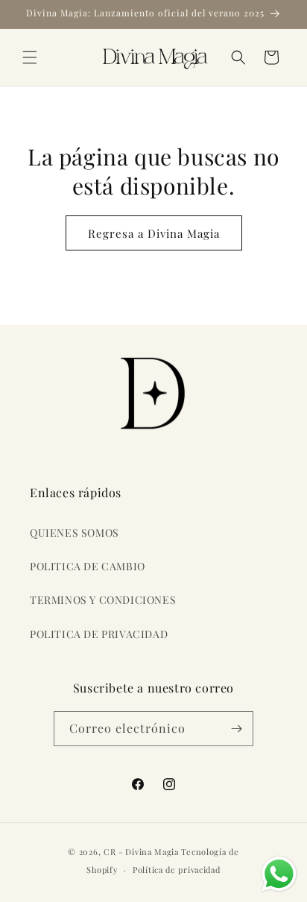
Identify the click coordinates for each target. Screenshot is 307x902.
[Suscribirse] (236, 728)
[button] (29, 57)
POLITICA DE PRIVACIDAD (99, 634)
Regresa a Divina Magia (154, 233)
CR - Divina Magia (141, 851)
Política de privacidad (176, 869)
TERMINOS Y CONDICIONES (103, 600)
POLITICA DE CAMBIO (87, 566)
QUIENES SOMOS (74, 533)
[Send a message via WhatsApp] (279, 874)
